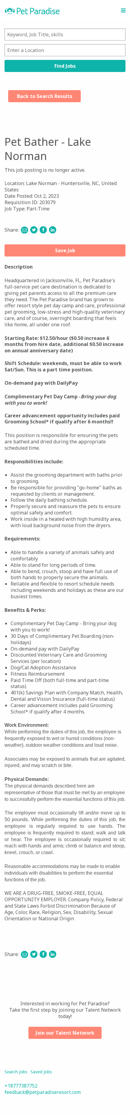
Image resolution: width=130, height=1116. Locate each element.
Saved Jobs (41, 1072)
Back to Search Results (44, 96)
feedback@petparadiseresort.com (43, 1092)
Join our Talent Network (65, 1033)
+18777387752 (21, 1085)
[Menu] (123, 10)
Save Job (65, 250)
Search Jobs (16, 1072)
